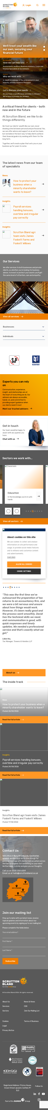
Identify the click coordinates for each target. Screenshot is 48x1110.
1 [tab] (44, 47)
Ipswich (5, 858)
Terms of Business (31, 1021)
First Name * (7, 941)
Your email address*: (10, 932)
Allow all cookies (24, 564)
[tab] (26, 511)
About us (10, 673)
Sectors (5, 1011)
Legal (4, 1026)
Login (28, 5)
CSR (25, 1006)
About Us (6, 1002)
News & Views (29, 1002)
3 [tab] (44, 53)
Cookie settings (24, 571)
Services (5, 1006)
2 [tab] (44, 50)
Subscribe (10, 961)
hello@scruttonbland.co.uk (25, 873)
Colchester (34, 856)
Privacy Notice (8, 1030)
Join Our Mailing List (32, 1011)
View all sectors (10, 521)
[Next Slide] (16, 511)
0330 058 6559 (19, 870)
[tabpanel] (24, 34)
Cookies (5, 1021)
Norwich (16, 858)
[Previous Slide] (8, 511)
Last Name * (7, 950)
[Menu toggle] (44, 5)
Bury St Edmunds (21, 856)
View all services (11, 316)
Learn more (11, 557)
